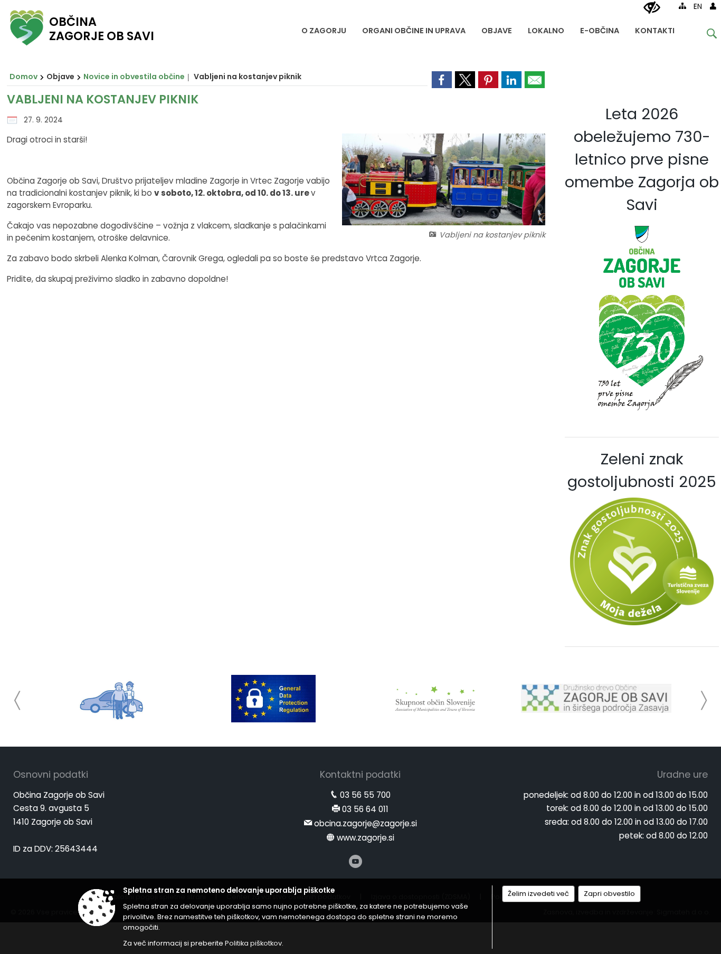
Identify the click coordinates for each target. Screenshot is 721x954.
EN (698, 7)
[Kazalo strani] (682, 5)
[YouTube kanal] (355, 861)
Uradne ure (682, 774)
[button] (17, 700)
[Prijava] (713, 5)
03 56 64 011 (365, 809)
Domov (23, 76)
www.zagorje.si (365, 837)
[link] (441, 79)
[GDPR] (273, 698)
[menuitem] (323, 28)
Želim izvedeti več (538, 894)
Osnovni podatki (50, 774)
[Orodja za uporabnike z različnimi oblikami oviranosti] (651, 8)
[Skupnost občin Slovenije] (435, 698)
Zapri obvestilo (609, 894)
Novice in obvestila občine (134, 76)
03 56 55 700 (365, 794)
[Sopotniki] (112, 698)
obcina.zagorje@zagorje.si (365, 823)
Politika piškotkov (253, 943)
